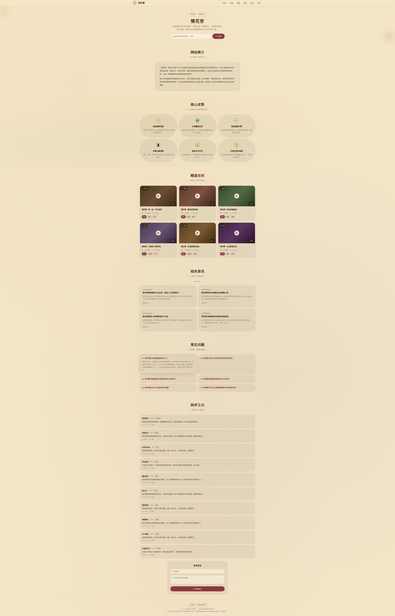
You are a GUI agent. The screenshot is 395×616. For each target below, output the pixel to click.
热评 (259, 3)
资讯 (245, 3)
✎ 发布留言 (197, 589)
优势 (231, 3)
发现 (224, 3)
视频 (238, 3)
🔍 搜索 (219, 36)
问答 (252, 3)
